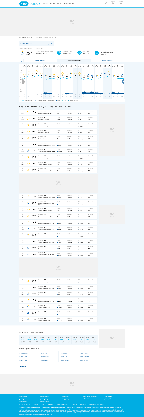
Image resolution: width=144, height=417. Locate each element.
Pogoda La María (23, 356)
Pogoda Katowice (108, 396)
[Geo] (52, 43)
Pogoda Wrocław (23, 401)
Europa (52, 3)
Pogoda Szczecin (87, 399)
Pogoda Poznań (44, 399)
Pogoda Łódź (86, 398)
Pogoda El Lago (63, 356)
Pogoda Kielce (22, 398)
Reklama (36, 404)
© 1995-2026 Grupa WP (24, 404)
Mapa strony (83, 404)
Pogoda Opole (22, 399)
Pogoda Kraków (44, 398)
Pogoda (35, 3)
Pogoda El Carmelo (23, 353)
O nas (43, 404)
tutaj (51, 414)
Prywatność (50, 404)
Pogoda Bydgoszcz (44, 396)
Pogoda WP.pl (22, 37)
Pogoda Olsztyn (107, 398)
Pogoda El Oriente (64, 353)
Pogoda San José (84, 360)
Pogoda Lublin (65, 398)
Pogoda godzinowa (40, 61)
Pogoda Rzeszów (66, 399)
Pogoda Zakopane (44, 401)
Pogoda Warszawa (108, 399)
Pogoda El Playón (84, 353)
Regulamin (74, 404)
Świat (59, 3)
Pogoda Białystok (23, 396)
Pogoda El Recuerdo (64, 360)
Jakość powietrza (68, 3)
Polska (45, 3)
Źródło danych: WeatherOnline (96, 404)
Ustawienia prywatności (62, 404)
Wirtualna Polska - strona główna (24, 3)
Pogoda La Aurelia (45, 356)
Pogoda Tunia (44, 353)
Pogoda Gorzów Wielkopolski (89, 396)
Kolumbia (30, 37)
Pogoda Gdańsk (65, 396)
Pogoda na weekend (107, 61)
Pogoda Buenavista (84, 356)
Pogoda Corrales (44, 360)
